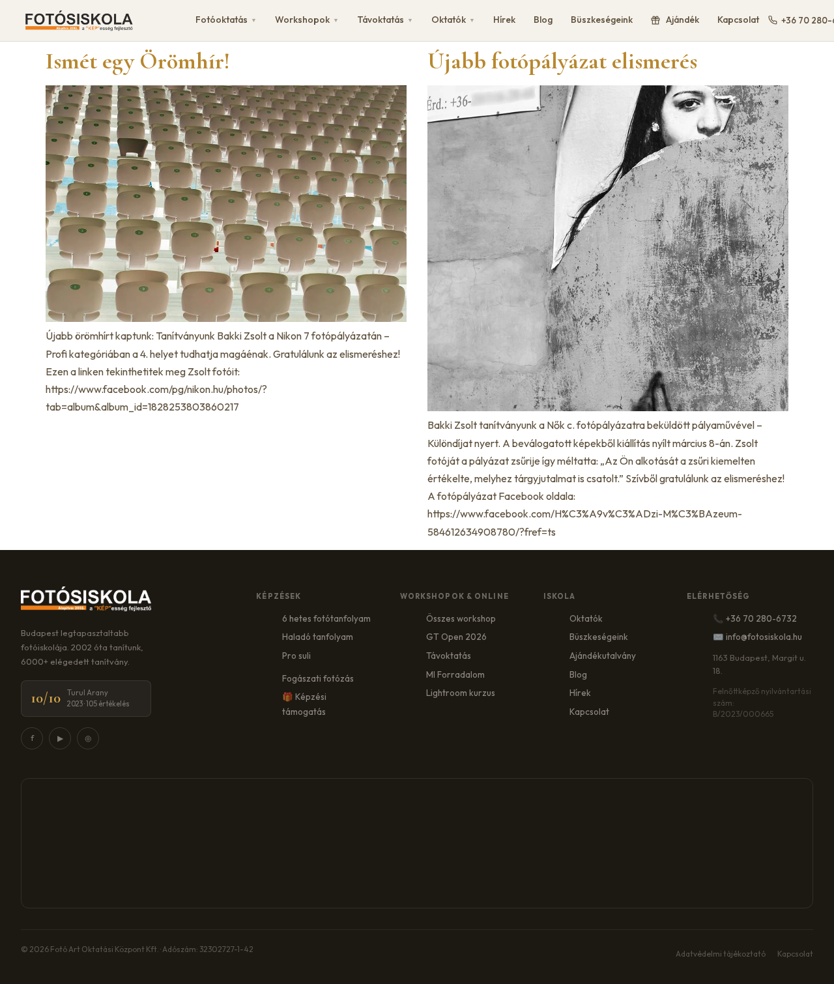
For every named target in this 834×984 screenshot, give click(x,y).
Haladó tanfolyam (317, 636)
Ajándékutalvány (602, 655)
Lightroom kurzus (460, 692)
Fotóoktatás (226, 19)
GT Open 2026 (456, 636)
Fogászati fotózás (318, 678)
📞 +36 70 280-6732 (755, 618)
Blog (543, 19)
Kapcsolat (738, 19)
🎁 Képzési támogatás (304, 704)
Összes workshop (461, 618)
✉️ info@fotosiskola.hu (757, 636)
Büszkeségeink (602, 19)
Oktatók (453, 19)
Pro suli (296, 655)
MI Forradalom (455, 674)
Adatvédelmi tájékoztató (721, 954)
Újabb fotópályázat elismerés (562, 61)
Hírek (504, 19)
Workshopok (307, 19)
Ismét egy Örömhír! (138, 61)
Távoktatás (385, 19)
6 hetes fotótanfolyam (326, 618)
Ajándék (682, 19)
